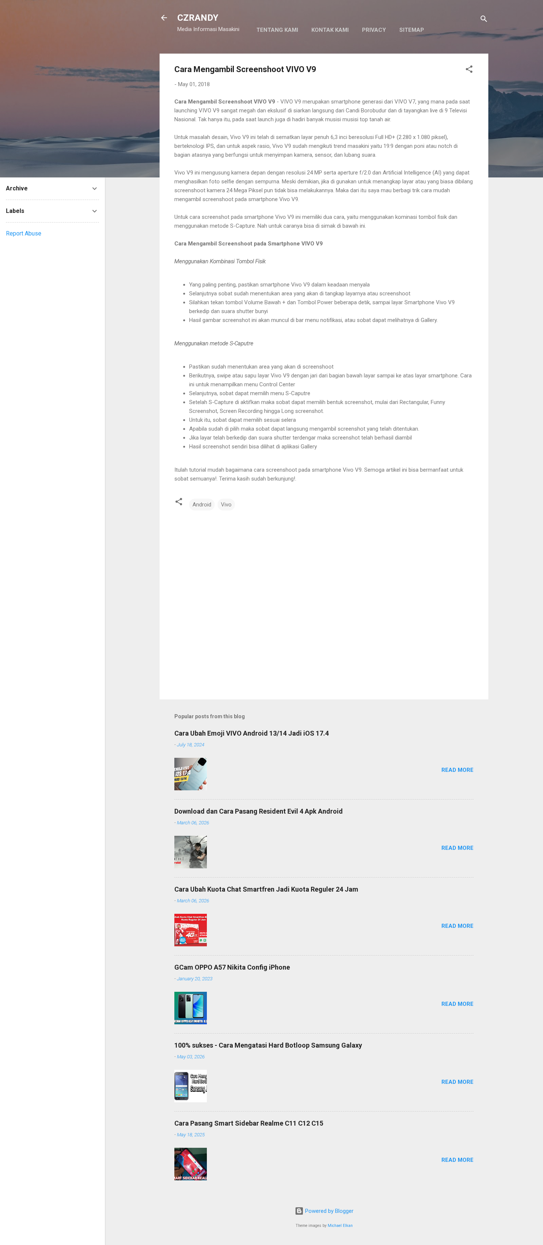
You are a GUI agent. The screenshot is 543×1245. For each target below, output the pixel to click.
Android (201, 504)
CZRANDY (197, 18)
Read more (457, 770)
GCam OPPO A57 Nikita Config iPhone (232, 967)
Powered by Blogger (329, 1211)
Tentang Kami (277, 30)
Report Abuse (23, 233)
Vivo (226, 504)
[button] (469, 70)
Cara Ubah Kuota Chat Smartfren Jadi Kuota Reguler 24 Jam (266, 889)
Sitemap (411, 30)
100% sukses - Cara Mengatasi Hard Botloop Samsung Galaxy (268, 1045)
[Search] (483, 20)
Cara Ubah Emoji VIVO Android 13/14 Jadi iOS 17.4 (251, 733)
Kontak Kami (330, 30)
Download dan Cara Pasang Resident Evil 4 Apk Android (258, 811)
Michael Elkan (340, 1225)
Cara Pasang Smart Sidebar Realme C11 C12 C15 (248, 1123)
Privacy (374, 30)
